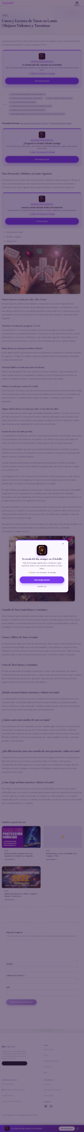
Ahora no (42, 587)
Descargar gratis (42, 580)
